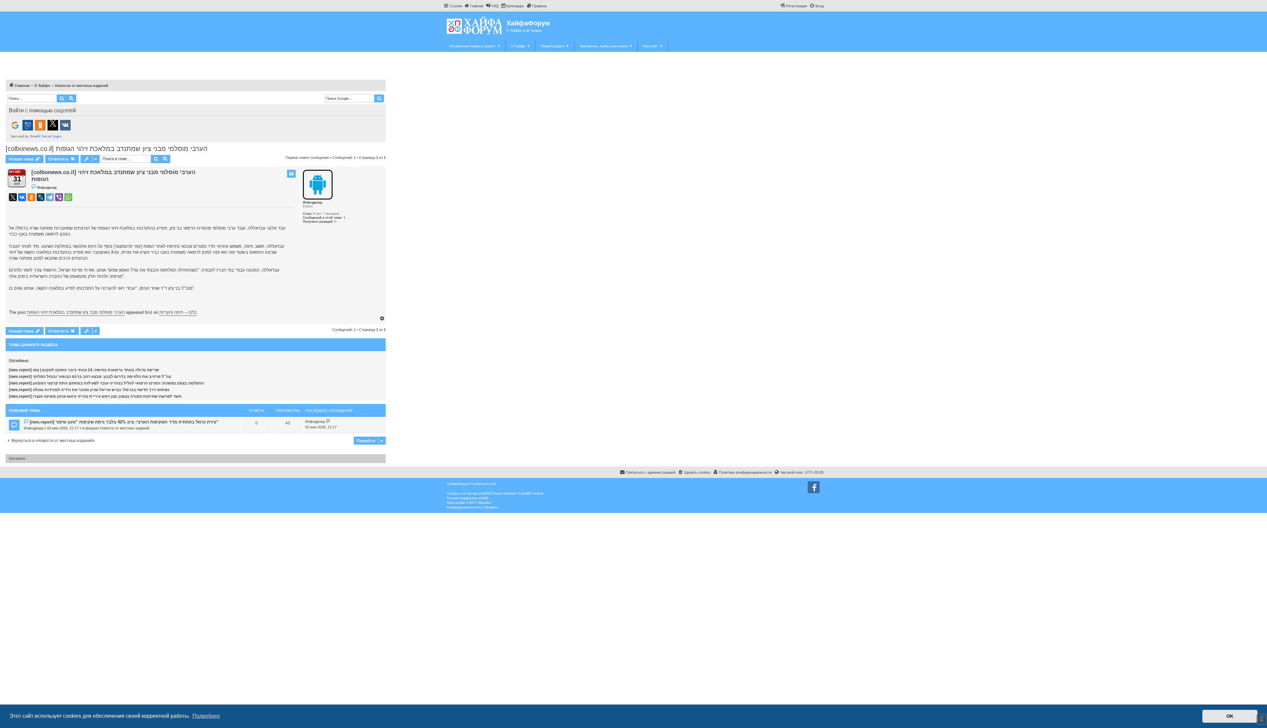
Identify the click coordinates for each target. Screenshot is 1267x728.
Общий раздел (554, 46)
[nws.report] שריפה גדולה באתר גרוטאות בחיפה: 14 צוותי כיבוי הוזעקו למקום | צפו (84, 370)
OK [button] (1229, 716)
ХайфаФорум (528, 23)
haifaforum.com (484, 484)
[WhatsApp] (68, 197)
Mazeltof (484, 502)
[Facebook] (814, 487)
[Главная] (474, 25)
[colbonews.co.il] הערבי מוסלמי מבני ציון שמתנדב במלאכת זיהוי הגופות (107, 148)
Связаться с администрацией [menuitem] (650, 472)
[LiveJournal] (41, 197)
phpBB (484, 493)
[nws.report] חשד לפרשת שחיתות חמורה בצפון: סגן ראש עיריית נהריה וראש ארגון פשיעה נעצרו (95, 396)
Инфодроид (312, 202)
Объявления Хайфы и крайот (475, 46)
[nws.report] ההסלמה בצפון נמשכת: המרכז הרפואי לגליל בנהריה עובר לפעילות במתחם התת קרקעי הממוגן (106, 383)
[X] (13, 197)
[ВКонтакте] (22, 197)
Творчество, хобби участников (606, 46)
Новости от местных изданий (124, 428)
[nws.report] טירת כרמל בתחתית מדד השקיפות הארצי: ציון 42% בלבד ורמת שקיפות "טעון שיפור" (124, 421)
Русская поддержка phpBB (468, 498)
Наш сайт (653, 46)
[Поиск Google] (379, 98)
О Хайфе (520, 46)
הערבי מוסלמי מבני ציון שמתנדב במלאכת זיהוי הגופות (76, 312)
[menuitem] (473, 6)
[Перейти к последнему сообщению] (328, 421)
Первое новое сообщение (307, 158)
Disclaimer (17, 458)
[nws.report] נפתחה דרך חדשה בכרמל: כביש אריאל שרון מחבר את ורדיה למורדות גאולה (89, 389)
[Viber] (59, 197)
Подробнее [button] (206, 716)
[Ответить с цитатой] (291, 174)
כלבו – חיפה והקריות (178, 312)
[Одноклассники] (31, 197)
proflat (460, 502)
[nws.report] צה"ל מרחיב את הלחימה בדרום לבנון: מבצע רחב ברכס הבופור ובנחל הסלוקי (90, 376)
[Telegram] (50, 197)
